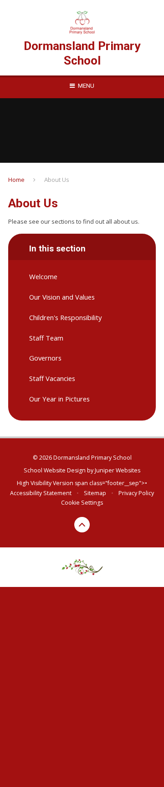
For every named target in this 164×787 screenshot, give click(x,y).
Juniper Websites (117, 470)
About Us (56, 179)
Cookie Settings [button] (82, 502)
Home (16, 179)
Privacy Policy (136, 493)
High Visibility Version (45, 483)
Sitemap (95, 493)
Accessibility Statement (41, 493)
